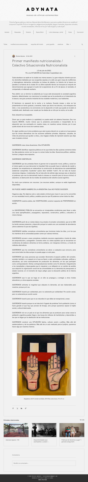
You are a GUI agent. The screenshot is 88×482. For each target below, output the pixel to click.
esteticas (60, 44)
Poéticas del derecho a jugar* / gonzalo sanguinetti (71, 441)
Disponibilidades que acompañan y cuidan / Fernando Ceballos (41, 441)
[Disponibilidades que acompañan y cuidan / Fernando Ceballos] (44, 430)
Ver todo (82, 420)
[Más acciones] (75, 56)
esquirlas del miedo (37, 44)
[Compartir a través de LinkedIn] (21, 408)
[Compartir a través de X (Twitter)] (17, 408)
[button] (82, 44)
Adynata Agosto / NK (12, 440)
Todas (5, 44)
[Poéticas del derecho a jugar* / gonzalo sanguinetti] (71, 430)
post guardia (50, 44)
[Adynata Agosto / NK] (16, 430)
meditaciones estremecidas (19, 44)
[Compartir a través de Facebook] (13, 408)
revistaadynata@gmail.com (50, 476)
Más (67, 44)
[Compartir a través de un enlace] (25, 408)
